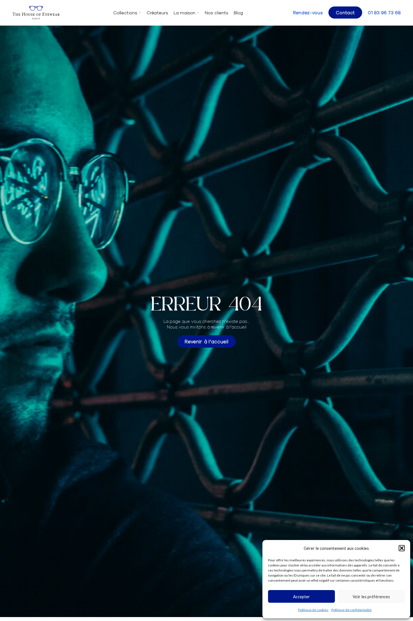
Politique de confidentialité (351, 610)
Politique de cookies (313, 610)
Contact (345, 12)
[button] (402, 548)
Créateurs (157, 12)
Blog (238, 12)
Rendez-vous (308, 12)
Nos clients (216, 12)
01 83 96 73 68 (384, 12)
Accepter (301, 596)
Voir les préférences (371, 596)
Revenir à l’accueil (206, 341)
